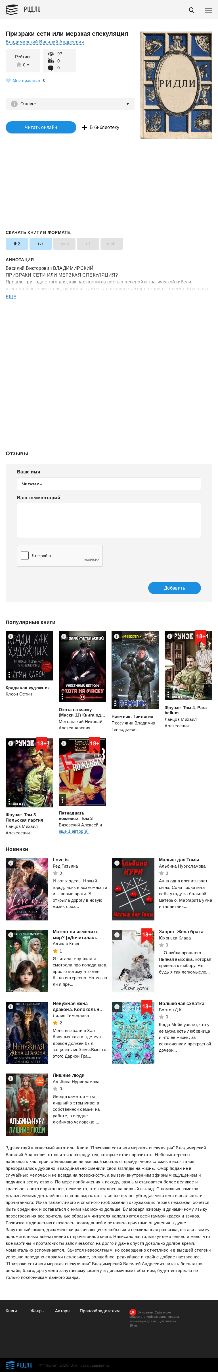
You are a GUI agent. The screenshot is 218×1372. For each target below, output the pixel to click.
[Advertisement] (109, 323)
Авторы (62, 1310)
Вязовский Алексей (78, 824)
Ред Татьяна (65, 866)
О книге (28, 103)
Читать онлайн (41, 127)
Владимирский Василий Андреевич (45, 41)
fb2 (17, 243)
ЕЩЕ (11, 297)
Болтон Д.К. (171, 1009)
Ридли (32, 9)
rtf (88, 243)
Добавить (174, 588)
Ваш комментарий (38, 497)
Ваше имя (28, 471)
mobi (112, 243)
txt (40, 243)
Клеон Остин (19, 694)
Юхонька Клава (175, 937)
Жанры (37, 1310)
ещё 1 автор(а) (74, 831)
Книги (11, 1310)
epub (64, 243)
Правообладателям (100, 1310)
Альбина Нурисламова (182, 866)
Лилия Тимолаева (71, 1015)
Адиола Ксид (66, 943)
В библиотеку (104, 127)
